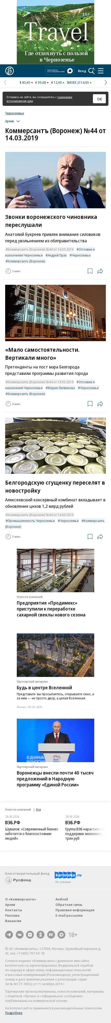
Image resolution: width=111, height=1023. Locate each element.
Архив (10, 904)
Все (38, 809)
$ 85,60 (25, 82)
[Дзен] (30, 935)
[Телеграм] (9, 935)
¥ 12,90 (56, 82)
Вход (82, 70)
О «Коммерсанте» (20, 899)
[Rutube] (51, 935)
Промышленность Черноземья (31, 520)
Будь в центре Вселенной (44, 687)
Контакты (13, 910)
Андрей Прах (57, 255)
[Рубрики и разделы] (101, 71)
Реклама (12, 915)
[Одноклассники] (40, 935)
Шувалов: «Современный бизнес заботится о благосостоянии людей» (31, 834)
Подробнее (13, 1012)
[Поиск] (92, 71)
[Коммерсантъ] (9, 70)
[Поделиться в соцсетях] (100, 271)
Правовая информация (75, 910)
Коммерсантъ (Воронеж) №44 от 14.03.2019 (41, 249)
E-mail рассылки (69, 915)
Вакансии (13, 920)
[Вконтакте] (19, 935)
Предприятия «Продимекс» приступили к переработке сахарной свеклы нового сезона (51, 609)
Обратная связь (69, 904)
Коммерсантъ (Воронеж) (26, 261)
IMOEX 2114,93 (78, 82)
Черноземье (14, 113)
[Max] (61, 935)
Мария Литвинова (61, 387)
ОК (99, 98)
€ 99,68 (40, 82)
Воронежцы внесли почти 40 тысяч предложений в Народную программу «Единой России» (55, 779)
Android (62, 899)
